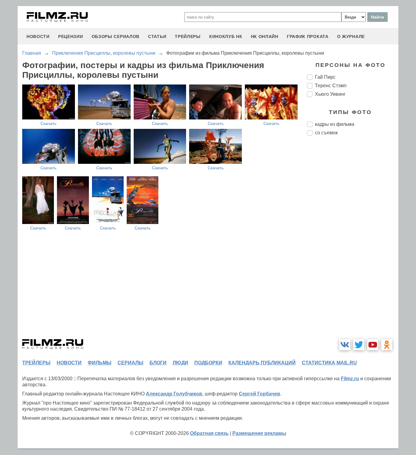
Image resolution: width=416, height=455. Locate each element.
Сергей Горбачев (259, 393)
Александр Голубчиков (174, 393)
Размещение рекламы (259, 433)
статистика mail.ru (329, 362)
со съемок (326, 132)
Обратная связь (209, 433)
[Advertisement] (352, 242)
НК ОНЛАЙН (264, 36)
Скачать (48, 123)
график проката (308, 36)
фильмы (99, 362)
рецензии (70, 36)
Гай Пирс (325, 77)
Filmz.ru (350, 378)
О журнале (351, 36)
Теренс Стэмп (331, 85)
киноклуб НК (225, 36)
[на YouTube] (372, 344)
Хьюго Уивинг (330, 94)
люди (180, 362)
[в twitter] (358, 344)
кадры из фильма (334, 124)
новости (38, 36)
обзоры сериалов (116, 36)
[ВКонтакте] (344, 344)
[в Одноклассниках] (386, 344)
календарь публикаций (262, 362)
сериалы (130, 362)
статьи (157, 36)
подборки (208, 362)
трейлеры (188, 36)
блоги (158, 362)
